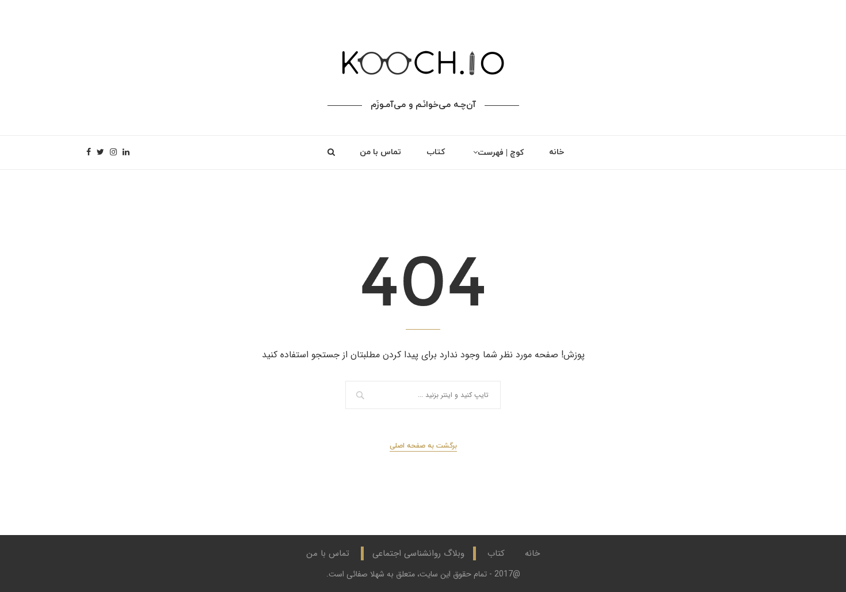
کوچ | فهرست (501, 152)
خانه (556, 152)
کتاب (435, 152)
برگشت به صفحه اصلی (423, 445)
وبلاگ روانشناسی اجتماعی (418, 553)
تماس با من (380, 152)
